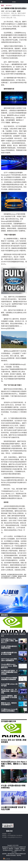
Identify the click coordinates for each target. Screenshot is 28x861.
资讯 (2, 5)
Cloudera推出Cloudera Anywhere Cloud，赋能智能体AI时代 (9, 665)
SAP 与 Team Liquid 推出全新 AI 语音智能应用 (9, 659)
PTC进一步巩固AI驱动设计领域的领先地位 (9, 647)
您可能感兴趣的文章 (8, 721)
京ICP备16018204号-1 (8, 850)
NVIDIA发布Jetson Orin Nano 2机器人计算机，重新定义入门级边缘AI (14, 763)
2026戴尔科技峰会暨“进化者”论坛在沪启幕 (9, 653)
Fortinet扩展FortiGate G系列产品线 (9, 685)
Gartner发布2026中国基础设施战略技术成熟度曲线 (9, 678)
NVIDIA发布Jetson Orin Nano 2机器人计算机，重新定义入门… (9, 640)
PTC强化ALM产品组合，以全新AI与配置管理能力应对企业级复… (9, 672)
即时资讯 (4, 615)
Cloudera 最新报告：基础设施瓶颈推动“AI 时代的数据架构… (9, 697)
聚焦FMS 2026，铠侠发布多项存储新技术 (9, 704)
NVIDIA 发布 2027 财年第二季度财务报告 (13, 635)
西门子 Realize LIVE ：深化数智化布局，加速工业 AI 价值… (9, 691)
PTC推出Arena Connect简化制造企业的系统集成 (9, 710)
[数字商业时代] (14, 1)
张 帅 (18, 11)
